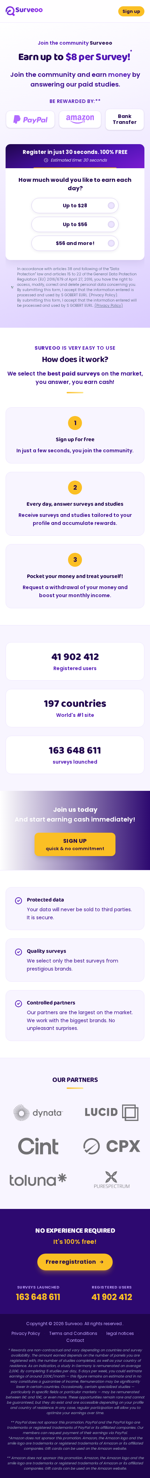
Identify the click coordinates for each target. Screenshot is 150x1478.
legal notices (120, 1333)
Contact (75, 1340)
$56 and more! (75, 243)
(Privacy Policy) (109, 305)
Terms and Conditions (73, 1333)
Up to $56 (75, 224)
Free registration (71, 1262)
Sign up (131, 11)
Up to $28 (75, 205)
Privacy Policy (26, 1333)
